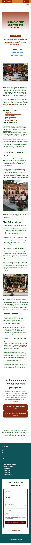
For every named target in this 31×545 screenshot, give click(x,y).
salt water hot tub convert (14, 93)
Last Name (7, 497)
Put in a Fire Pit (8, 112)
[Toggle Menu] (27, 4)
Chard (15, 39)
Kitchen (24, 41)
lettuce (6, 42)
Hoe (18, 41)
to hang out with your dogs (9, 104)
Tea (21, 42)
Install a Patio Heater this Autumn (13, 114)
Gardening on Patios (12, 41)
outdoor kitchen (21, 346)
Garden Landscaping (15, 35)
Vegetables (15, 44)
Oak (16, 42)
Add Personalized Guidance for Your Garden (15, 414)
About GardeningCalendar (10, 464)
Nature (12, 42)
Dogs (26, 39)
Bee (8, 39)
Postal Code (8, 510)
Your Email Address (10, 504)
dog (23, 39)
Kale (21, 41)
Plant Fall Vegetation (10, 115)
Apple (5, 39)
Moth (9, 42)
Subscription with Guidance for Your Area (15, 407)
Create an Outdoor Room (11, 117)
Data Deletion (7, 468)
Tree (11, 44)
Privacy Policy (7, 472)
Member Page (7, 470)
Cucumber (19, 39)
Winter (19, 44)
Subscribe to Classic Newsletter (15, 522)
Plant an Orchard (9, 119)
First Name (7, 491)
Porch (18, 42)
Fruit (6, 41)
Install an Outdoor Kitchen (11, 120)
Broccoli (11, 39)
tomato (24, 42)
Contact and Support (8, 466)
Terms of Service (8, 474)
